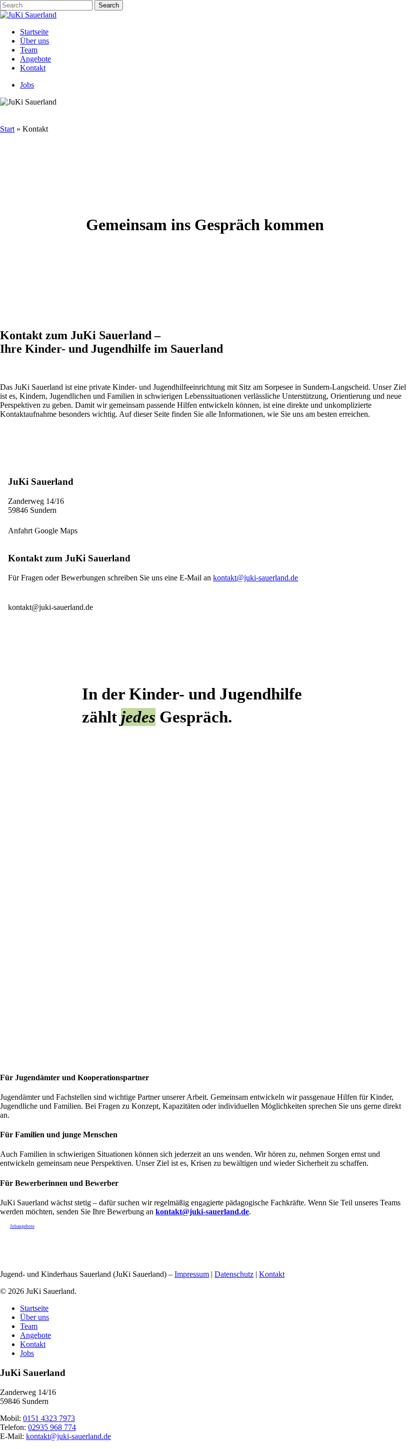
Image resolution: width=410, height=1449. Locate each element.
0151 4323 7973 (49, 1418)
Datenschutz (234, 1274)
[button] (22, 1226)
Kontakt (271, 1274)
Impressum (191, 1274)
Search (108, 5)
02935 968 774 (52, 1427)
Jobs (27, 1353)
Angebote (35, 1335)
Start (7, 129)
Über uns (34, 1317)
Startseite (34, 1308)
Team (29, 1326)
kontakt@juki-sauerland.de (255, 577)
